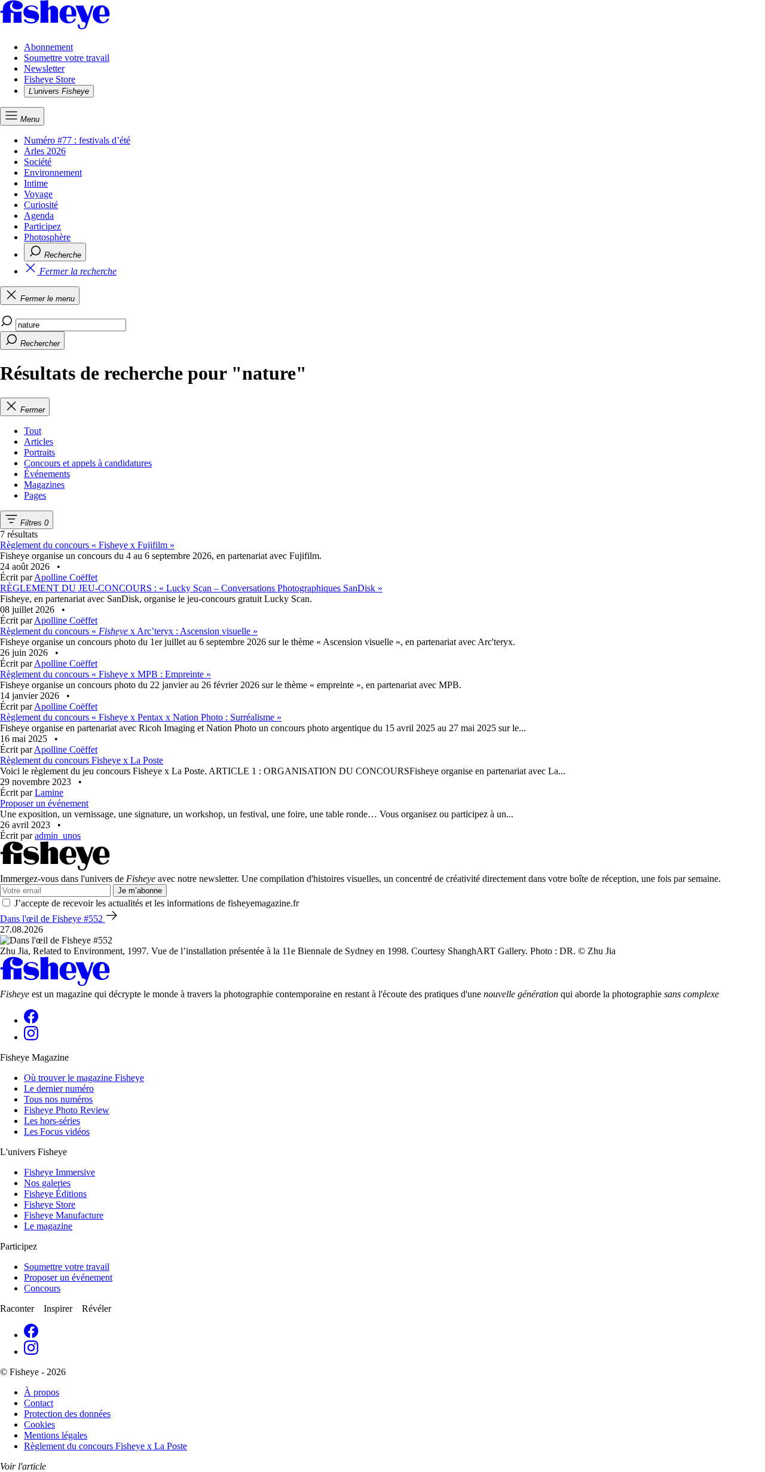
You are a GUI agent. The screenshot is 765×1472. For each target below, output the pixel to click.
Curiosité (41, 205)
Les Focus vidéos (57, 1131)
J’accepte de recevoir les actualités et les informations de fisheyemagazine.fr (156, 903)
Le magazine (48, 1226)
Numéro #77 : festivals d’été (77, 140)
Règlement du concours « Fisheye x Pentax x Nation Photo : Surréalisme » (140, 717)
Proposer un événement (44, 803)
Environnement (53, 172)
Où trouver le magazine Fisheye (84, 1078)
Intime (36, 183)
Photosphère (47, 237)
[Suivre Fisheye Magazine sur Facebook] (31, 1020)
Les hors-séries (52, 1121)
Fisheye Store (49, 79)
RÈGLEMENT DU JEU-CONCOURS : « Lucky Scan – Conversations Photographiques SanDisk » (191, 588)
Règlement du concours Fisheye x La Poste (81, 760)
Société (37, 162)
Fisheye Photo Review (66, 1110)
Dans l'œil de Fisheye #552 (52, 919)
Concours (42, 1288)
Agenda (39, 215)
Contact (38, 1403)
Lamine (49, 792)
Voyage (38, 194)
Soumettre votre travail (66, 58)
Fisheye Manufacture (63, 1215)
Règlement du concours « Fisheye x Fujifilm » (87, 545)
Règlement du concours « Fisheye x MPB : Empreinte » (105, 674)
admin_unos (58, 835)
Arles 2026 (45, 151)
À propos (41, 1392)
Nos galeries (47, 1183)
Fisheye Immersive (59, 1172)
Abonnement (48, 47)
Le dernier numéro (59, 1088)
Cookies (39, 1424)
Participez (42, 226)
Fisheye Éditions (55, 1194)
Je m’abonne (140, 890)
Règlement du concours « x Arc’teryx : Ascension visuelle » (129, 631)
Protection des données (67, 1414)
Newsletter (44, 68)
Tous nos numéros (58, 1099)
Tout (32, 431)
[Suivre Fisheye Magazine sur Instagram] (31, 1037)
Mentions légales (55, 1435)
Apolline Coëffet (65, 577)
